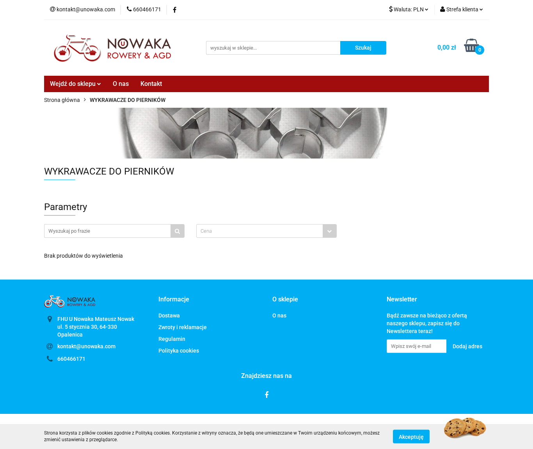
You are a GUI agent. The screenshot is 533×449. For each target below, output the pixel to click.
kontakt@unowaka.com (86, 346)
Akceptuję (411, 436)
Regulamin (171, 339)
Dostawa (169, 315)
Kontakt (151, 83)
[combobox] (266, 231)
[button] (173, 299)
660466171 (71, 359)
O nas (121, 83)
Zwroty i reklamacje (182, 327)
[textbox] (260, 231)
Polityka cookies (178, 350)
